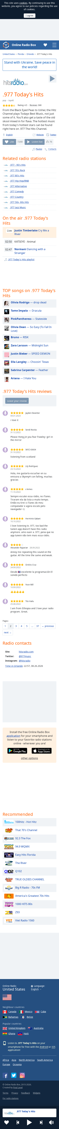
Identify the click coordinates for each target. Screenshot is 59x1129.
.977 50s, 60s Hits (19, 202)
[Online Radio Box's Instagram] (22, 1075)
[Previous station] (18, 1122)
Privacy (14, 1093)
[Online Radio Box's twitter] (13, 1075)
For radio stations (11, 1098)
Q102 (18, 871)
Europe (6, 1064)
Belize (30, 1016)
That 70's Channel (26, 830)
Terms (5, 1093)
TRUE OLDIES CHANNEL (29, 879)
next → (7, 632)
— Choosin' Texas (30, 362)
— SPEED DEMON (30, 353)
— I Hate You (23, 378)
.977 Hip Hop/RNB (19, 180)
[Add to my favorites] (6, 1122)
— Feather (29, 370)
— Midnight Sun (29, 345)
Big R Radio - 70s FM (27, 887)
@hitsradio (24, 660)
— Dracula (26, 310)
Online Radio (14, 987)
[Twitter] (51, 134)
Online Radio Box (24, 45)
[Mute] (52, 1122)
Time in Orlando (14, 665)
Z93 (17, 912)
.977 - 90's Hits (18, 164)
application (13, 736)
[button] (29, 1122)
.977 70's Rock (17, 170)
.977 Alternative (18, 186)
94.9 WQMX (22, 846)
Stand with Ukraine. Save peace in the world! (29, 64)
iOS (53, 1046)
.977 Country (16, 196)
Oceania (17, 1064)
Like (12, 141)
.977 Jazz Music (18, 207)
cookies (23, 2)
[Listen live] (52, 79)
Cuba (43, 1011)
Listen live (37, 141)
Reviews (33, 105)
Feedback (25, 1093)
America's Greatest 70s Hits (32, 896)
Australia (38, 1028)
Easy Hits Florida (25, 855)
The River (21, 863)
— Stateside (29, 319)
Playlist (39, 149)
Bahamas (13, 1016)
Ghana (11, 1033)
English (9, 134)
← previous (48, 626)
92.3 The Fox (22, 838)
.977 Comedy (17, 191)
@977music (25, 656)
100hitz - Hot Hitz (26, 822)
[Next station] (41, 1122)
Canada (12, 1011)
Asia (14, 1059)
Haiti (26, 1033)
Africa (6, 1059)
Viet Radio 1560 (24, 920)
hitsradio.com (26, 651)
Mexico (28, 1011)
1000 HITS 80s (23, 904)
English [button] (35, 989)
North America (27, 1059)
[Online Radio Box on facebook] (5, 1075)
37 (37, 626)
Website (40, 134)
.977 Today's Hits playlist (21, 259)
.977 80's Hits (17, 175)
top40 (11, 100)
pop (4, 100)
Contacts (52, 149)
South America (45, 1059)
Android (44, 1046)
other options (29, 758)
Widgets (36, 1093)
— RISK (20, 337)
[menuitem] (5, 626)
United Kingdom (16, 1028)
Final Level (18, 1087)
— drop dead (28, 302)
